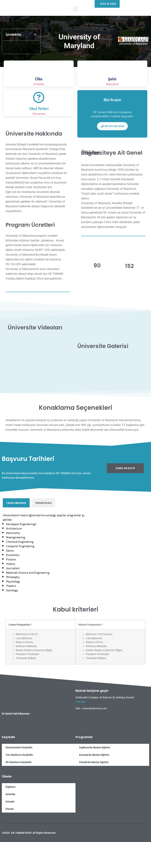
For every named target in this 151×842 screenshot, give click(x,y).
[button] (75, 9)
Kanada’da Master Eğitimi (94, 754)
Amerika (38, 84)
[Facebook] (126, 830)
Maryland (112, 84)
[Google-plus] (138, 830)
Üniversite (38, 114)
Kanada (10, 801)
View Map (80, 702)
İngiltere (10, 786)
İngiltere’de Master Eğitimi (94, 747)
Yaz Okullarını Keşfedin (19, 754)
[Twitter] (132, 830)
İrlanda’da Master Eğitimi (93, 762)
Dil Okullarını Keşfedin (19, 762)
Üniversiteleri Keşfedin (19, 747)
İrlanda (10, 808)
